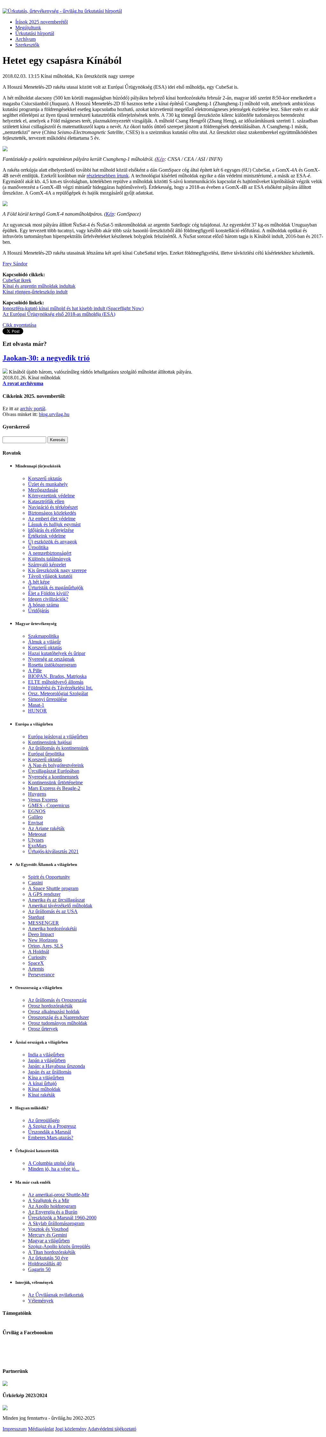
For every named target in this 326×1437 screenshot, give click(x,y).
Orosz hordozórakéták (50, 1006)
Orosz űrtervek (43, 1028)
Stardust (36, 917)
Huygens (37, 794)
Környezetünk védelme (51, 495)
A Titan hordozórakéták (51, 1252)
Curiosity (37, 957)
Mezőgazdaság (43, 490)
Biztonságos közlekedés (52, 513)
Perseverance (41, 974)
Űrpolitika (38, 547)
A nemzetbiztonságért (49, 553)
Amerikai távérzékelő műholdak (60, 905)
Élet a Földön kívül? (48, 593)
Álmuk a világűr (44, 641)
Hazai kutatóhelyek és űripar (56, 653)
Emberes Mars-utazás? (50, 1137)
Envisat (35, 822)
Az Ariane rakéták (46, 828)
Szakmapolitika (43, 636)
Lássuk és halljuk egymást (54, 524)
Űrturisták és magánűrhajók (55, 587)
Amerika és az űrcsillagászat (56, 900)
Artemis (36, 969)
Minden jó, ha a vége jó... (53, 1169)
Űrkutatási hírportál (34, 33)
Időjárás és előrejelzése (51, 530)
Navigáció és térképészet (53, 507)
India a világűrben (46, 1054)
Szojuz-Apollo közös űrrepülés (59, 1246)
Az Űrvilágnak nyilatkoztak (56, 1295)
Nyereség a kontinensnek (53, 776)
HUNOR (37, 710)
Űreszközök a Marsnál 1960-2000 (62, 1217)
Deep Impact (41, 934)
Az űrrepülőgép (44, 1120)
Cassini (35, 882)
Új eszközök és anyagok (52, 541)
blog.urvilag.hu (54, 414)
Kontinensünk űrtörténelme (55, 782)
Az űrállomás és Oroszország (57, 1000)
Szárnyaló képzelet (47, 564)
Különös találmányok (49, 559)
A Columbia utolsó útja (51, 1163)
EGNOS (37, 811)
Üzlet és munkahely (48, 484)
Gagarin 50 (39, 1269)
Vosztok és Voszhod (48, 1229)
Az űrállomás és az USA (53, 911)
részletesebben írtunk (108, 175)
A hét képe (39, 581)
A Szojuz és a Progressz (52, 1126)
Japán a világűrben (47, 1060)
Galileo (35, 817)
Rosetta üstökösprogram (52, 664)
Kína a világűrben (46, 1077)
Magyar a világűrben (49, 1240)
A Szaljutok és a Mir (48, 1200)
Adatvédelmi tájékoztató (112, 1429)
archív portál (32, 408)
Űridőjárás (38, 610)
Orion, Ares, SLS (45, 946)
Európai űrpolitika (46, 753)
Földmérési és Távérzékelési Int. (60, 687)
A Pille (35, 670)
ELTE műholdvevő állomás (55, 682)
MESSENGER (43, 923)
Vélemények (40, 1300)
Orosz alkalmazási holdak (54, 1011)
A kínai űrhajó (42, 1083)
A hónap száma (43, 604)
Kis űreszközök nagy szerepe (57, 570)
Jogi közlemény (71, 1429)
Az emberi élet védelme (51, 518)
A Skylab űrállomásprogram (56, 1223)
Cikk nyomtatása (19, 325)
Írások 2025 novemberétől (41, 22)
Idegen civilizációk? (48, 599)
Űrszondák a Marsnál (49, 1132)
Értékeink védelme (47, 536)
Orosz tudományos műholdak (57, 1023)
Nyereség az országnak (51, 659)
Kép (160, 159)
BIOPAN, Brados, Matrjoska (57, 676)
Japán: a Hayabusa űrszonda (56, 1066)
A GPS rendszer (44, 894)
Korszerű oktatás (45, 478)
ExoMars (37, 845)
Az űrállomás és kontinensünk (58, 748)
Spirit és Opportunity (49, 877)
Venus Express (43, 799)
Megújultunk (28, 27)
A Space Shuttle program (53, 888)
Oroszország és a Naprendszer (58, 1017)
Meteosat (37, 834)
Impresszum (15, 1429)
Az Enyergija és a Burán (52, 1212)
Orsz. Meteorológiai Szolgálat (58, 693)
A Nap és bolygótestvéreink (56, 765)
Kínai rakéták (41, 1095)
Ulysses (36, 840)
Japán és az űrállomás (49, 1072)
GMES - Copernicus (48, 805)
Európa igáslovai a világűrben (58, 736)
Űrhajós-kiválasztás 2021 (53, 851)
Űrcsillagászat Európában (53, 771)
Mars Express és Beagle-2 (54, 788)
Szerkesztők (27, 45)
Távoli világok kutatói (50, 576)
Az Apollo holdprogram (52, 1206)
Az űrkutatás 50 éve (48, 1258)
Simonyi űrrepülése (47, 699)
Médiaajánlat (41, 1429)
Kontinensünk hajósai (50, 742)
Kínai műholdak (44, 1089)
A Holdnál (38, 951)
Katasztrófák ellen (46, 501)
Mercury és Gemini (47, 1235)
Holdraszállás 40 (44, 1263)
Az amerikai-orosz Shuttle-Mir (58, 1194)
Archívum (25, 39)
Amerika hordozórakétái (52, 928)
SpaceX (36, 963)
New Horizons (43, 940)
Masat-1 (36, 705)
